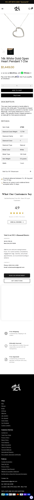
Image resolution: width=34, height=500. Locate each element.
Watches (3, 413)
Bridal (3, 408)
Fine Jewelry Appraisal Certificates (11, 454)
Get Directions (17, 280)
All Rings (3, 411)
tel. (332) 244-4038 (7, 484)
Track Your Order (6, 435)
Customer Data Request (8, 469)
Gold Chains (4, 420)
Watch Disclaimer (6, 445)
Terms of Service (6, 447)
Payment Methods (6, 449)
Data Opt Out (5, 464)
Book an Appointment (17, 275)
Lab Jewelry (4, 416)
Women (3, 406)
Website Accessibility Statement (10, 471)
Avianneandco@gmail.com (9, 481)
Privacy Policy (5, 437)
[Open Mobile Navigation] (3, 8)
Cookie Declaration (6, 462)
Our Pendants (5, 423)
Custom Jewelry (5, 425)
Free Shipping (5, 442)
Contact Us (4, 432)
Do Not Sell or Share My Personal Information (14, 474)
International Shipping (7, 452)
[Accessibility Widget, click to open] (31, 497)
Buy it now (17, 95)
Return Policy (5, 440)
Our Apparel (4, 418)
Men (2, 403)
